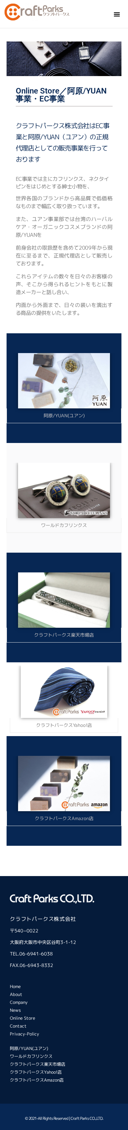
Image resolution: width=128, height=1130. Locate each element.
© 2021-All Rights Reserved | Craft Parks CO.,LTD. (64, 1118)
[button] (117, 14)
